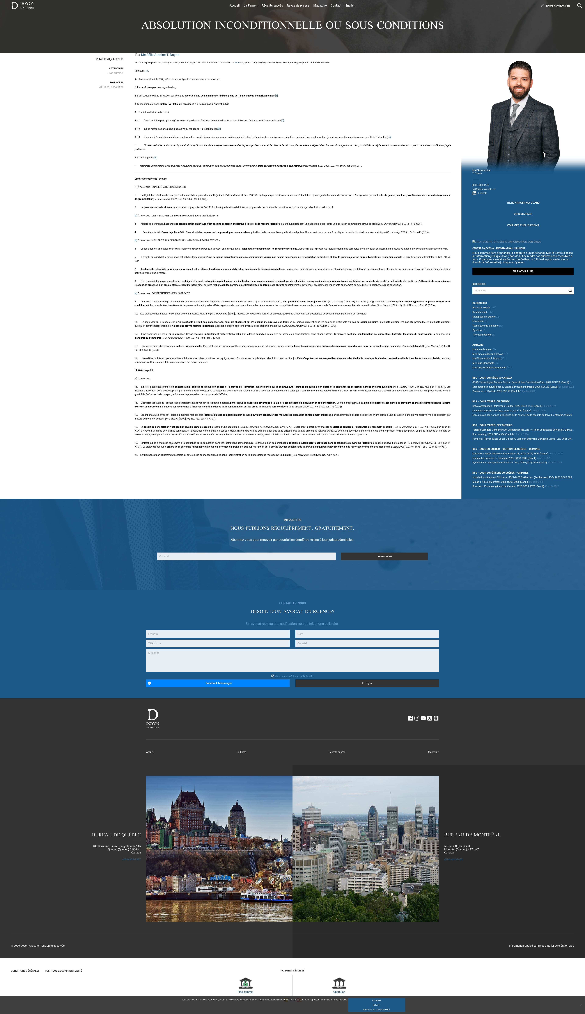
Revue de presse (298, 5)
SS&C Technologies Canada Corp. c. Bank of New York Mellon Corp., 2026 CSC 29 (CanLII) (520, 382)
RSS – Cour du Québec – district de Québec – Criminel (506, 449)
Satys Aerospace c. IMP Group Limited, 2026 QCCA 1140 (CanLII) (507, 406)
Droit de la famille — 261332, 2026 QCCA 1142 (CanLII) (501, 410)
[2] (282, 120)
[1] (276, 95)
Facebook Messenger (219, 683)
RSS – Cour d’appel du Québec (491, 401)
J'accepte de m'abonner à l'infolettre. (294, 676)
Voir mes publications (523, 225)
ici (147, 70)
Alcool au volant (481, 307)
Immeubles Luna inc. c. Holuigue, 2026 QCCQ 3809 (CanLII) (504, 458)
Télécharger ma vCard (523, 202)
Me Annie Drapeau (482, 349)
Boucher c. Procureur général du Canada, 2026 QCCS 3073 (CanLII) (508, 486)
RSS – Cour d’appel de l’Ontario (492, 425)
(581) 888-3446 (480, 185)
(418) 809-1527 (131, 859)
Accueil (235, 5)
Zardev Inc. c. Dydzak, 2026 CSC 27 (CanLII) (496, 391)
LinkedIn (482, 193)
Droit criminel (116, 73)
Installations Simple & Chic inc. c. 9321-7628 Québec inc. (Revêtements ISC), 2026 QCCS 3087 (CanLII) (527, 477)
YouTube (423, 718)
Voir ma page (523, 214)
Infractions (478, 321)
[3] (219, 128)
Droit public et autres (483, 316)
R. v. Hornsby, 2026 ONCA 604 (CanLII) (493, 434)
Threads (436, 718)
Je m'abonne (384, 556)
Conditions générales (25, 970)
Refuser (377, 1005)
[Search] (570, 290)
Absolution (117, 87)
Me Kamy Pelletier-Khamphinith (489, 367)
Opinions (477, 330)
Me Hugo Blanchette (483, 363)
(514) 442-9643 (453, 859)
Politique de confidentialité (63, 970)
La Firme (250, 5)
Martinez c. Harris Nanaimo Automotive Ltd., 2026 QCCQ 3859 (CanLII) (510, 453)
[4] (390, 137)
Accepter (376, 1000)
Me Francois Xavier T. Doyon (487, 354)
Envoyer (367, 683)
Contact (336, 5)
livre (237, 62)
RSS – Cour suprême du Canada (492, 377)
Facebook (410, 718)
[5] (155, 157)
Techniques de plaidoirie (485, 325)
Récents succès (272, 5)
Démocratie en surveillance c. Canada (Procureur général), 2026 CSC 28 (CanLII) (515, 386)
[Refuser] (581, 1004)
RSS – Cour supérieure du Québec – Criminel (500, 472)
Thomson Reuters (481, 334)
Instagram (417, 718)
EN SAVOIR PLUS (523, 271)
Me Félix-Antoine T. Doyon (160, 55)
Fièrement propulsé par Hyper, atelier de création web (541, 945)
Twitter (429, 718)
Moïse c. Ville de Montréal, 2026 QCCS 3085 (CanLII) (500, 481)
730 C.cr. (104, 87)
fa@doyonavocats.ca (483, 189)
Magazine (320, 5)
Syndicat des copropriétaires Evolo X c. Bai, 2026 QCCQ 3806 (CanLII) (509, 462)
